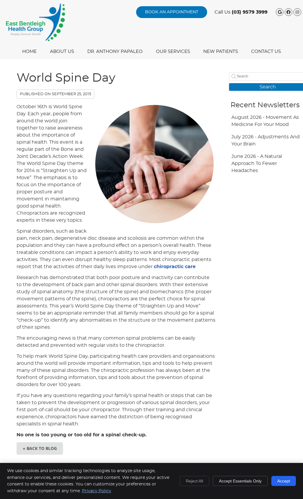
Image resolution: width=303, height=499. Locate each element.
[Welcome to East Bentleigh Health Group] (35, 39)
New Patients (220, 51)
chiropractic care (175, 266)
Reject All (194, 481)
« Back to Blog (40, 448)
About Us (62, 51)
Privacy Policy (96, 491)
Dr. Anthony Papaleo (115, 51)
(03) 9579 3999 (249, 12)
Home (29, 51)
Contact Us (266, 51)
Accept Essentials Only (240, 481)
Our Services (173, 51)
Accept (283, 481)
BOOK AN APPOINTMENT (171, 12)
